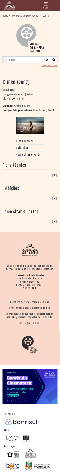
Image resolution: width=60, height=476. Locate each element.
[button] (30, 221)
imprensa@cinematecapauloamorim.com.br (29, 313)
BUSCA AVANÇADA (50, 65)
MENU (46, 8)
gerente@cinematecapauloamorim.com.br (30, 317)
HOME (5, 15)
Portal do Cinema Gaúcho (25, 15)
